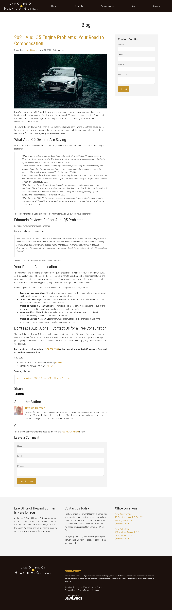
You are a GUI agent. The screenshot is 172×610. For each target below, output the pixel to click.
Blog (133, 6)
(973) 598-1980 (52, 349)
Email (19, 456)
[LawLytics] (74, 598)
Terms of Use (70, 590)
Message (21, 466)
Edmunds (59, 363)
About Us (79, 6)
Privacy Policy (83, 590)
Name (19, 446)
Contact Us (158, 6)
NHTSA (50, 366)
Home (54, 6)
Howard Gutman (31, 50)
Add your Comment (70, 432)
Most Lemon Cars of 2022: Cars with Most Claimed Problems (43, 378)
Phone (121, 55)
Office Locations (126, 508)
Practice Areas (107, 6)
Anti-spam (96, 590)
